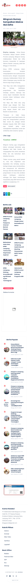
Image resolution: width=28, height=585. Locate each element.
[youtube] (10, 576)
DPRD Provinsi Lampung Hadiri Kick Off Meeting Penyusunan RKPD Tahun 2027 (19, 249)
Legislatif (7, 544)
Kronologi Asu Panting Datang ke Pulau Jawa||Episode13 (17, 403)
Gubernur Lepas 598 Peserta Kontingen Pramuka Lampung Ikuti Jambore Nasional (17, 459)
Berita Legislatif (11, 13)
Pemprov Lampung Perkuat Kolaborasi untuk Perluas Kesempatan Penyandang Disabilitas (17, 390)
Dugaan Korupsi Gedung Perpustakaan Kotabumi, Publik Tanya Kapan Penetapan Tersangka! (16, 417)
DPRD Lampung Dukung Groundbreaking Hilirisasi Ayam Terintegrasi (7, 274)
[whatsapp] (16, 576)
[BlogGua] (6, 5)
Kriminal (6, 534)
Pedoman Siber (8, 556)
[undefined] (6, 140)
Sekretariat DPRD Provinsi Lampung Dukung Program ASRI (18, 272)
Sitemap (6, 566)
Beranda (5, 13)
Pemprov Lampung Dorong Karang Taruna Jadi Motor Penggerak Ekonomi (17, 446)
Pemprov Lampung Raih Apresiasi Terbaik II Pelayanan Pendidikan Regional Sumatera (17, 376)
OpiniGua (7, 540)
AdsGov (6, 531)
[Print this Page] (11, 194)
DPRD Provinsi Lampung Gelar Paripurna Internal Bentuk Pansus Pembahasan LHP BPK (7, 225)
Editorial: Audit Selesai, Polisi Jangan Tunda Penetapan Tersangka (16, 362)
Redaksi (6, 553)
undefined (13, 139)
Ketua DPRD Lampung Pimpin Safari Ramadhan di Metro (19, 221)
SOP (5, 559)
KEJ (5, 562)
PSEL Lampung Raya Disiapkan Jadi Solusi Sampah (17, 470)
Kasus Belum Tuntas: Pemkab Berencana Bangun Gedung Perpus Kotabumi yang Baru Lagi (17, 348)
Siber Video (7, 537)
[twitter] (13, 576)
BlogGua (20, 572)
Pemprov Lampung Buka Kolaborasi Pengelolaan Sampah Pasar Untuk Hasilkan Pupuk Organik (17, 432)
